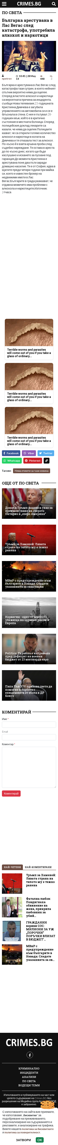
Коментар (8, 744)
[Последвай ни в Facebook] (30, 1055)
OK (39, 1140)
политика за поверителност (22, 1132)
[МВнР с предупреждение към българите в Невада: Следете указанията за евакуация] (29, 576)
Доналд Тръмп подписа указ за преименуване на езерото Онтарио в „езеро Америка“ (29, 511)
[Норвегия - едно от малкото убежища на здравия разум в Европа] (29, 612)
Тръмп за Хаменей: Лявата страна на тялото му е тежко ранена (26, 547)
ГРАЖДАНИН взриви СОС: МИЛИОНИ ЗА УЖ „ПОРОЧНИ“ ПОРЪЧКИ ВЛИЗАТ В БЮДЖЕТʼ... (40, 931)
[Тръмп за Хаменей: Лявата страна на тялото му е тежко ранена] (29, 540)
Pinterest (34, 460)
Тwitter (48, 453)
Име (5, 719)
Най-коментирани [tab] (38, 867)
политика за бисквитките (38, 1128)
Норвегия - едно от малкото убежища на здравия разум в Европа (27, 620)
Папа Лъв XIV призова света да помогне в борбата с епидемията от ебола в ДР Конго (28, 691)
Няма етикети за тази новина (31, 470)
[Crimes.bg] (29, 1042)
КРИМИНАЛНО (29, 1068)
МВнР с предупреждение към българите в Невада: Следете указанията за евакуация (28, 583)
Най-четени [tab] (12, 867)
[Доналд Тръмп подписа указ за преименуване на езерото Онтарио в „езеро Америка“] (29, 503)
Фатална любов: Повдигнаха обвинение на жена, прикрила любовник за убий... (38, 907)
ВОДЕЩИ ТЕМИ (29, 1085)
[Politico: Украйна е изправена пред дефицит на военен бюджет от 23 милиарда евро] (29, 649)
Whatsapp (13, 460)
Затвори (23, 1140)
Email (5, 731)
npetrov (7, 78)
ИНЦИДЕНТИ (29, 1072)
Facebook (13, 453)
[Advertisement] (29, 226)
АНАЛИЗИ (29, 1077)
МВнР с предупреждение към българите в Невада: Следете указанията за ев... (40, 952)
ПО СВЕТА (12, 12)
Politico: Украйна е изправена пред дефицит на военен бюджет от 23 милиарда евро (27, 656)
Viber (31, 453)
